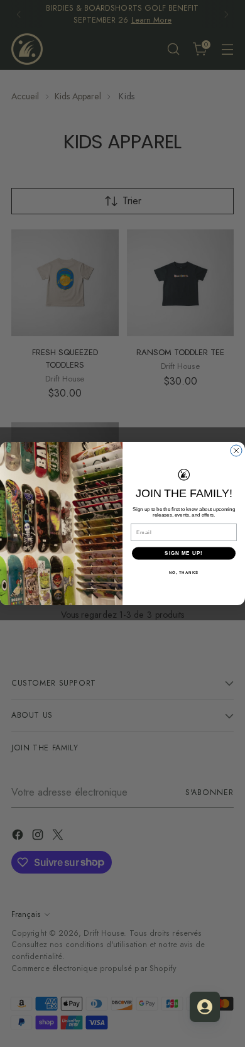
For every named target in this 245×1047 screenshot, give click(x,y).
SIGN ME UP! (184, 553)
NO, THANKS (184, 572)
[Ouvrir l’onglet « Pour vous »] (205, 1007)
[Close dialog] (236, 450)
